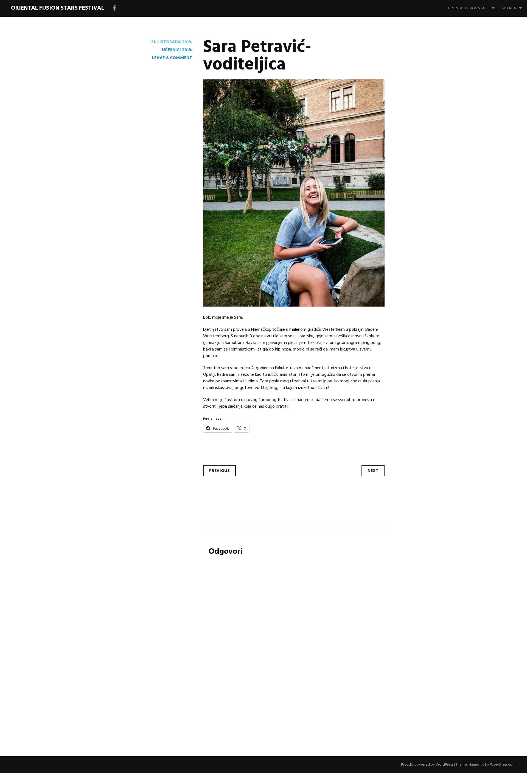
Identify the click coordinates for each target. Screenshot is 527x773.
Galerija (508, 8)
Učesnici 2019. (177, 50)
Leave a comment (172, 58)
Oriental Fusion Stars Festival (57, 8)
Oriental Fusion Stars (468, 8)
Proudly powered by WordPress (427, 764)
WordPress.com (502, 764)
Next (373, 470)
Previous (219, 470)
